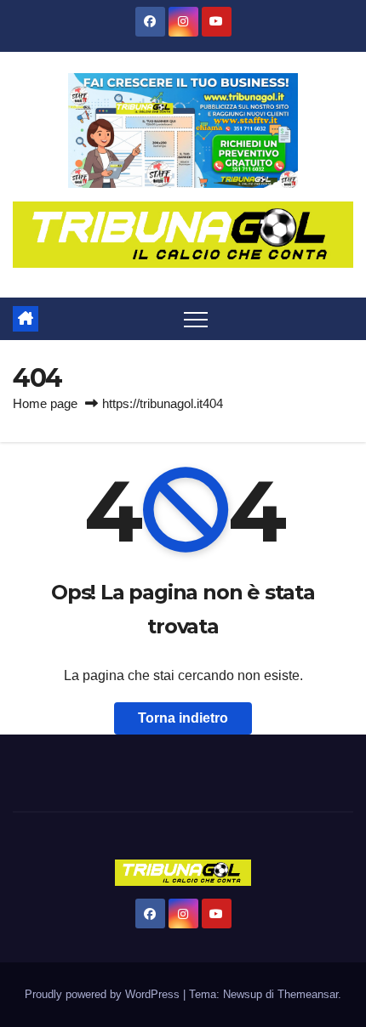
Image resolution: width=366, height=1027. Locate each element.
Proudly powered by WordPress (104, 994)
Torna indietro (183, 718)
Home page (45, 403)
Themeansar (307, 994)
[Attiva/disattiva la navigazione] (196, 318)
